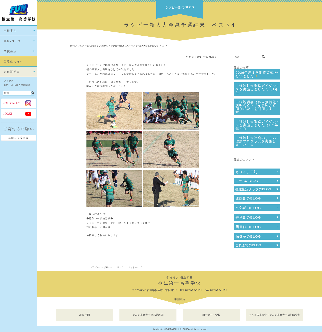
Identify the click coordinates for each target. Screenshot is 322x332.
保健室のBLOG (248, 236)
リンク (120, 267)
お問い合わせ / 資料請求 (17, 85)
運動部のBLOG (248, 198)
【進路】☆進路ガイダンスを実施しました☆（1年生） (257, 89)
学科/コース (12, 41)
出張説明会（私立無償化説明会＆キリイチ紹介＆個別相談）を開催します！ (256, 107)
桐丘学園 (84, 314)
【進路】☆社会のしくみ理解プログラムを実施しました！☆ (256, 141)
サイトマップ (135, 267)
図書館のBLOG (248, 227)
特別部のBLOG (248, 217)
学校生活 (10, 51)
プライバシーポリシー (101, 267)
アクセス (8, 81)
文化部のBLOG (248, 208)
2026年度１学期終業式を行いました (256, 74)
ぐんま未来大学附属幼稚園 (148, 314)
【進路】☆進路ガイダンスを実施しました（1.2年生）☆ (257, 125)
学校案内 (10, 30)
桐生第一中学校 (211, 314)
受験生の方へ (13, 61)
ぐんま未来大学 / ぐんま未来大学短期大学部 (275, 314)
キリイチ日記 (247, 172)
